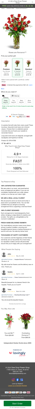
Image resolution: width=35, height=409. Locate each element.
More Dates (29, 101)
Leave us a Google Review (17, 386)
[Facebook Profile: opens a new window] (17, 379)
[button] (31, 404)
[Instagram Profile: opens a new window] (13, 379)
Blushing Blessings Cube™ (22, 295)
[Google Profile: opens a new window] (21, 379)
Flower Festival (18, 277)
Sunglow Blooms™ (19, 259)
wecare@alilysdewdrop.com (17, 373)
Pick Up (16, 96)
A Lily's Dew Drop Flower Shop (17, 1)
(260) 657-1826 (17, 371)
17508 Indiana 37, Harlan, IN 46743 (18, 370)
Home (3, 8)
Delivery (5, 97)
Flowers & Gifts (10, 8)
